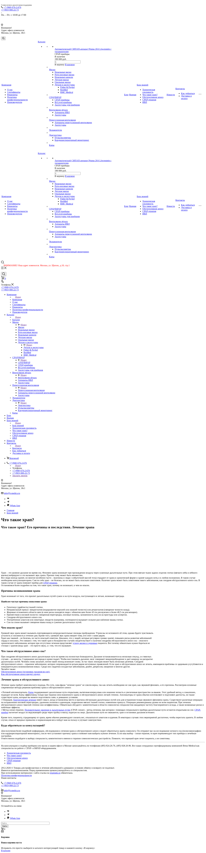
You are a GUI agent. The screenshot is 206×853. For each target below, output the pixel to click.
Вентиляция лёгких (58, 110)
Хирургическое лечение (24, 700)
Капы (51, 145)
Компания (6, 85)
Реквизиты (12, 94)
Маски (52, 69)
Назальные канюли (64, 77)
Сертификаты (13, 92)
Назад (18, 297)
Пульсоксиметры (63, 137)
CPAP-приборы (62, 100)
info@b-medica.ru (12, 493)
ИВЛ (144, 102)
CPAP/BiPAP (55, 97)
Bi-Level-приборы (63, 102)
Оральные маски (63, 82)
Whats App (15, 505)
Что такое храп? (150, 94)
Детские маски (62, 80)
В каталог (6, 850)
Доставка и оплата (186, 97)
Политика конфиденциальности (17, 98)
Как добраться (188, 93)
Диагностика (55, 135)
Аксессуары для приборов (67, 105)
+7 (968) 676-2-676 (12, 7)
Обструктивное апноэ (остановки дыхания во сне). (25, 672)
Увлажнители (55, 130)
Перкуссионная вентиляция (62, 120)
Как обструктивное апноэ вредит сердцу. (20, 674)
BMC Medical (66, 92)
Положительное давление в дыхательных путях (47, 710)
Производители (14, 102)
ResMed (64, 90)
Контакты (180, 88)
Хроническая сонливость (148, 90)
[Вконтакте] (8, 499)
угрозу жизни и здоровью (85, 643)
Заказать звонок (19, 475)
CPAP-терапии (50, 583)
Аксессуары (60, 115)
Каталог (42, 42)
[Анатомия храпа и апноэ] (179, 628)
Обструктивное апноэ (152, 97)
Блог (126, 94)
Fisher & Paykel (67, 87)
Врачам (132, 94)
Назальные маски (63, 72)
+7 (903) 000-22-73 (10, 10)
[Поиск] (3, 38)
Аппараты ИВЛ (62, 112)
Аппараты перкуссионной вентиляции (73, 122)
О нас (10, 89)
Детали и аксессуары (65, 85)
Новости (171, 94)
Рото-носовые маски (64, 74)
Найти (4, 826)
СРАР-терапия (149, 100)
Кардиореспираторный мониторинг (72, 140)
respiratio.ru (55, 773)
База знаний (142, 85)
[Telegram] (8, 502)
